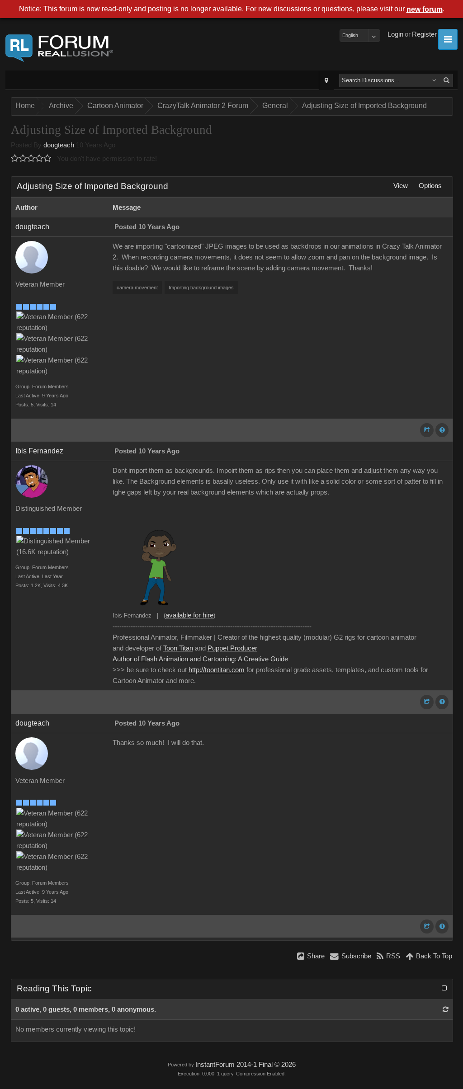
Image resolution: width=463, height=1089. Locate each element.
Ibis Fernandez (39, 451)
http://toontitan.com (217, 670)
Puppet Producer (232, 648)
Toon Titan (178, 648)
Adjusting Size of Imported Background (364, 105)
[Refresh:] (446, 1009)
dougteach (58, 145)
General (275, 105)
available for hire (189, 615)
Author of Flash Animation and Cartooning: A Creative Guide (200, 659)
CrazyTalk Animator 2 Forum (202, 105)
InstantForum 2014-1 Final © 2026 (245, 1064)
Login (395, 34)
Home (25, 105)
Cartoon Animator (115, 105)
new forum (424, 9)
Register (424, 34)
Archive (61, 105)
